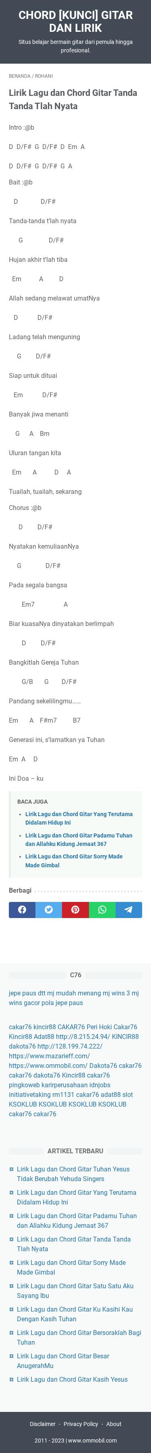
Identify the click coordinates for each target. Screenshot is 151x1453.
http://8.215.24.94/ (83, 1037)
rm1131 (63, 1095)
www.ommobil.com (92, 1440)
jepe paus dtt (27, 993)
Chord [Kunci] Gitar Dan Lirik (76, 21)
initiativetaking (30, 1095)
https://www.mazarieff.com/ (49, 1056)
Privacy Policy (81, 1424)
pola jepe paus (62, 1003)
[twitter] (48, 910)
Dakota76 (103, 1066)
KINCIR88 (125, 1037)
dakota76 (22, 1046)
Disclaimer (43, 1424)
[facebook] (22, 910)
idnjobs (99, 1085)
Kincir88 (20, 1037)
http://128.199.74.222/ (70, 1046)
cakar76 (20, 1027)
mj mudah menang (74, 993)
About (114, 1424)
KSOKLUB (23, 1104)
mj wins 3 (116, 993)
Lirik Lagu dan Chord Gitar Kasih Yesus (72, 1379)
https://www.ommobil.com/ (48, 1066)
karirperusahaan (64, 1085)
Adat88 (44, 1037)
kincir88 (44, 1027)
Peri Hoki (99, 1027)
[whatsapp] (102, 910)
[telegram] (129, 910)
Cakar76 (125, 1027)
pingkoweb (24, 1085)
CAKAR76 (71, 1027)
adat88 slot (117, 1095)
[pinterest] (75, 910)
